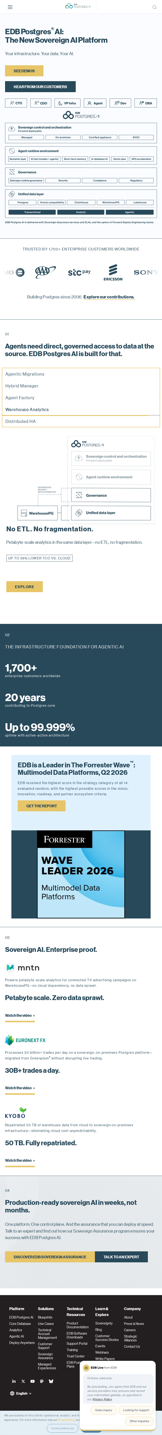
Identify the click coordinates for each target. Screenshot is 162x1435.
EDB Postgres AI (21, 1317)
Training (72, 1350)
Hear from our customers (40, 86)
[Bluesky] (51, 1381)
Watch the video (18, 1021)
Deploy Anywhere (22, 1343)
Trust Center (76, 1356)
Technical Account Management (47, 1333)
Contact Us (132, 1346)
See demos (24, 70)
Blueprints (45, 1317)
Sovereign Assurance (45, 1356)
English (21, 1393)
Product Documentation (78, 1325)
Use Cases (46, 1324)
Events (100, 1346)
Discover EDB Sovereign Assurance (50, 1263)
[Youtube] (32, 1381)
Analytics (15, 1330)
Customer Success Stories (107, 1338)
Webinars (102, 1352)
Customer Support (45, 1346)
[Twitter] (23, 1381)
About (128, 1317)
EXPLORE (24, 593)
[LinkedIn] (14, 1381)
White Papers (105, 1359)
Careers (130, 1330)
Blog (98, 1329)
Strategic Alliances (130, 1338)
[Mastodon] (41, 1381)
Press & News (134, 1324)
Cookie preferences (62, 1428)
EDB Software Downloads (77, 1335)
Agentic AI (16, 1336)
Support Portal (77, 1343)
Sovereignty (104, 1323)
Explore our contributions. (109, 296)
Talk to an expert (121, 1263)
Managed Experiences (47, 1366)
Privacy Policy (66, 1419)
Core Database (20, 1324)
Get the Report (41, 812)
